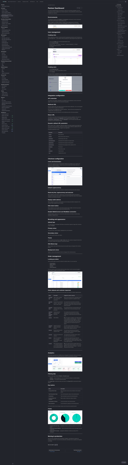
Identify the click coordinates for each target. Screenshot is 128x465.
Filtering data (120, 50)
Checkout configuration (120, 20)
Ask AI (124, 462)
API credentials (120, 13)
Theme (119, 39)
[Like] (55, 445)
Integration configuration (121, 11)
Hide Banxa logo (120, 40)
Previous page (52, 451)
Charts (119, 53)
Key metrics (119, 52)
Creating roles (120, 8)
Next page (78, 451)
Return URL (120, 16)
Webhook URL (120, 14)
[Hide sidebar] (12, 463)
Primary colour (120, 36)
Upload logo (120, 34)
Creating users (120, 10)
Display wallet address (121, 27)
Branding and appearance (121, 33)
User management (120, 7)
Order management (120, 43)
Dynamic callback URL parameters (121, 18)
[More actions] (81, 8)
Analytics (118, 49)
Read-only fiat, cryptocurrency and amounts (122, 25)
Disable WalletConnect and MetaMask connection (122, 31)
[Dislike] (57, 445)
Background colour (121, 42)
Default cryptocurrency (121, 23)
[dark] (125, 1)
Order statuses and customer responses (122, 47)
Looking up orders (121, 45)
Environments (119, 5)
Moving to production (120, 55)
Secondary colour (120, 37)
